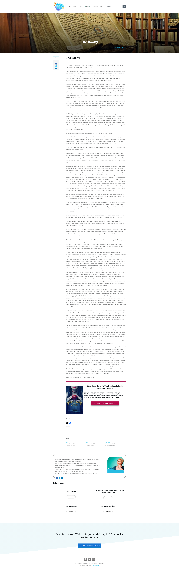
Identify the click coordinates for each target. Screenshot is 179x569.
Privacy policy (95, 565)
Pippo (87, 442)
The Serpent (108, 442)
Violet (67, 442)
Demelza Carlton (70, 62)
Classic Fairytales (120, 47)
